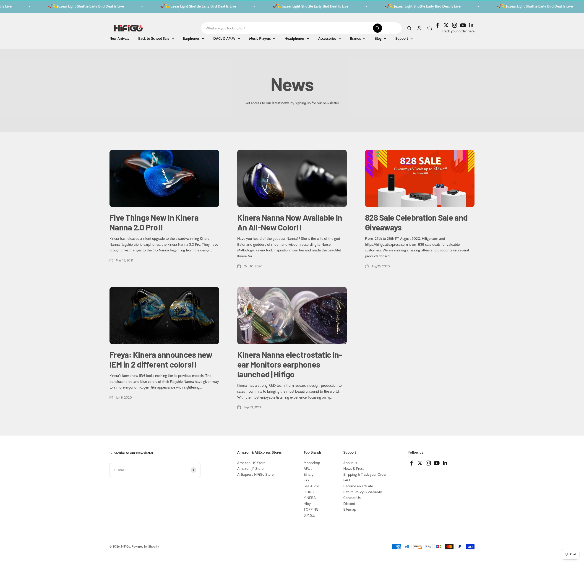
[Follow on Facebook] (438, 25)
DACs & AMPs (224, 38)
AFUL (308, 468)
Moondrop (312, 463)
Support (401, 38)
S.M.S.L (309, 515)
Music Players (260, 38)
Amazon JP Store (250, 468)
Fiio (306, 480)
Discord (349, 503)
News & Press (353, 468)
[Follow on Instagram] (454, 25)
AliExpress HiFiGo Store (255, 474)
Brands (355, 38)
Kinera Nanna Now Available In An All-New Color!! (289, 222)
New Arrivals (119, 38)
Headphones (294, 38)
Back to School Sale (153, 38)
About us (350, 463)
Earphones (191, 38)
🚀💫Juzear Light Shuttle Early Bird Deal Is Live (74, 6)
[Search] (377, 28)
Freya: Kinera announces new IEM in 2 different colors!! (161, 359)
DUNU (309, 492)
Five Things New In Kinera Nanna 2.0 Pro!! (154, 222)
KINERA (310, 498)
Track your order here (458, 31)
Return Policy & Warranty (362, 492)
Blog (378, 38)
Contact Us (352, 498)
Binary (308, 474)
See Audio (311, 486)
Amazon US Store (251, 463)
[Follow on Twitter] (446, 25)
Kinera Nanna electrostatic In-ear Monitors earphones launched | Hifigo (289, 364)
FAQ (346, 480)
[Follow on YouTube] (463, 25)
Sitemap (349, 509)
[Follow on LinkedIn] (471, 25)
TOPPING (311, 509)
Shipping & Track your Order (364, 474)
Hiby (307, 503)
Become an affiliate (358, 486)
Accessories (327, 38)
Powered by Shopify (145, 546)
